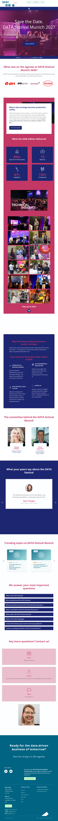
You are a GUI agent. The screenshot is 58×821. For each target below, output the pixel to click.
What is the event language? (15, 619)
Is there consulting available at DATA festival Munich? (23, 628)
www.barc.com (11, 813)
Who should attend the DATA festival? (18, 600)
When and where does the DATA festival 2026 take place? (24, 605)
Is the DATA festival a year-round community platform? (24, 624)
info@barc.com (12, 811)
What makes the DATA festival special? (18, 614)
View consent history (42, 791)
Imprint (37, 818)
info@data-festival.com (29, 660)
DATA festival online (25, 57)
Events (15, 2)
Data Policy (42, 818)
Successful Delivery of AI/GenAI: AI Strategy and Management (16, 566)
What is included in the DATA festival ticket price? (22, 610)
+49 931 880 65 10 (13, 809)
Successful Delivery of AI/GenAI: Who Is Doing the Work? (41, 566)
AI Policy (50, 818)
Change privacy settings (42, 789)
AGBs (47, 818)
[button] (13, 5)
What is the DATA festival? (14, 596)
